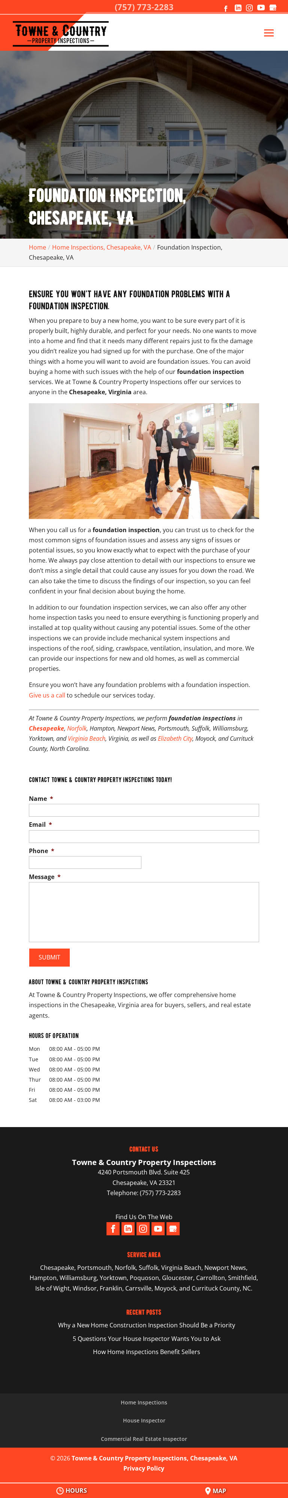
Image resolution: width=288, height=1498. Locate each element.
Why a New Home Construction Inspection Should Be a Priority (146, 1325)
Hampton (43, 1278)
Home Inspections (144, 1402)
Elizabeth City (175, 738)
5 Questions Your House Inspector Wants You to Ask (146, 1339)
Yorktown (113, 1278)
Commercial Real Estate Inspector (144, 1438)
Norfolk (77, 728)
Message (45, 877)
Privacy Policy (143, 1468)
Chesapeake (57, 1267)
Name (41, 799)
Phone (41, 851)
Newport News (225, 1267)
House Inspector (144, 1420)
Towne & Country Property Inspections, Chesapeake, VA (154, 1458)
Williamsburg (78, 1278)
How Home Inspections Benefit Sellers (146, 1352)
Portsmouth (94, 1267)
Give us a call (47, 695)
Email (40, 825)
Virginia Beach (86, 738)
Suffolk (148, 1267)
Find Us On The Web (144, 1217)
